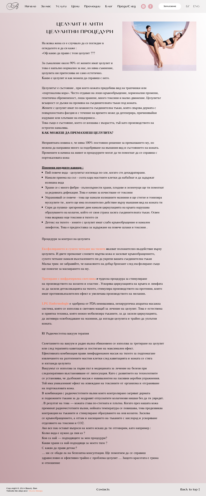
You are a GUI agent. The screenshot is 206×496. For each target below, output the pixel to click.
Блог (108, 6)
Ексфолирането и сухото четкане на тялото (73, 248)
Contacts (103, 489)
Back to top (189, 489)
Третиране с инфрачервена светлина (69, 278)
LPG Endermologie (55, 303)
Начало (30, 6)
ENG (196, 6)
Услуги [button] (61, 6)
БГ (188, 6)
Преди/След (126, 6)
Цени (75, 6)
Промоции (92, 6)
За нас (46, 6)
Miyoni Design (35, 491)
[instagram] (143, 6)
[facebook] (150, 6)
